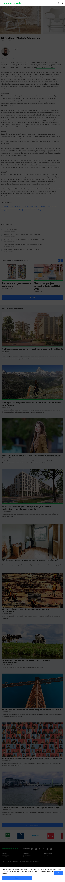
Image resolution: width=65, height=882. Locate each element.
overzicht (30, 871)
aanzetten (5, 873)
